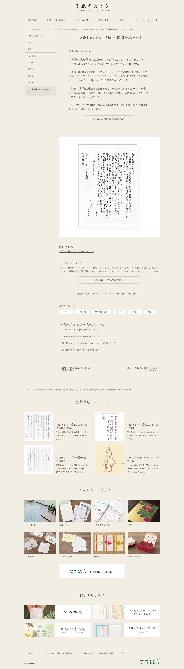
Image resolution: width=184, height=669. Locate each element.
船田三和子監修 (101, 312)
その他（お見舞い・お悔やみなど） (39, 90)
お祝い (30, 49)
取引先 (119, 312)
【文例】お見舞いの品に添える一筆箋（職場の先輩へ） (81, 350)
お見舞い (134, 312)
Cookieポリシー (89, 653)
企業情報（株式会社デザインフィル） (112, 653)
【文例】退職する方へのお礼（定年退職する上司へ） (81, 330)
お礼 (29, 42)
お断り (30, 76)
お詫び (30, 69)
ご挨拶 (30, 62)
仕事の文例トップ (35, 36)
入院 (149, 312)
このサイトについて (32, 653)
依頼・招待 (32, 56)
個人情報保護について (71, 653)
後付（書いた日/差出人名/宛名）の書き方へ (109, 119)
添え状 (30, 83)
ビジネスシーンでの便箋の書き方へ (109, 280)
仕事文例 (82, 312)
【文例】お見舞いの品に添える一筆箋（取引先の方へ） (81, 337)
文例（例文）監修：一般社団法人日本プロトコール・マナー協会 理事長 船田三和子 (109, 294)
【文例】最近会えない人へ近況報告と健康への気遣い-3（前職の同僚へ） (88, 343)
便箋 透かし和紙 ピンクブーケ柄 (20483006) (76, 251)
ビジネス (65, 312)
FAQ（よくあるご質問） (51, 653)
